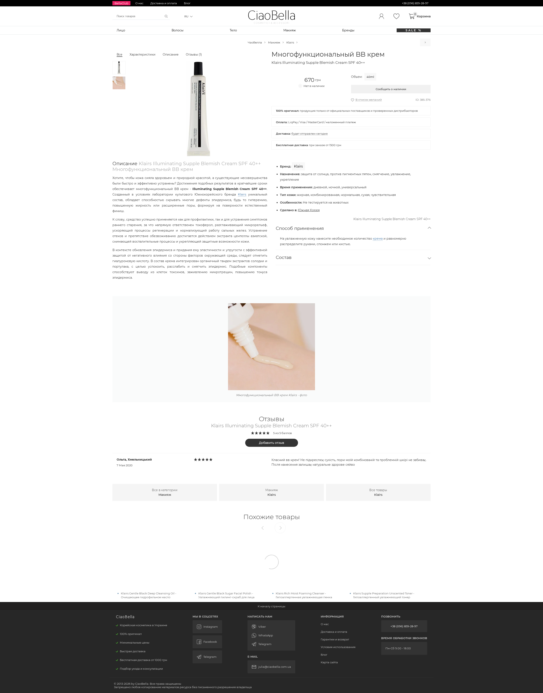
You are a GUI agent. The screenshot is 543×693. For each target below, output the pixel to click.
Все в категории (165, 492)
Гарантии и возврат (335, 639)
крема (378, 238)
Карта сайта (329, 662)
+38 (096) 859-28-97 (404, 626)
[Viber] (271, 626)
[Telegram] (271, 644)
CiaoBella (272, 15)
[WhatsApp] (271, 635)
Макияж (289, 30)
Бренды (348, 30)
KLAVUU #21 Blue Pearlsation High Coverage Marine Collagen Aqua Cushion (425, 42)
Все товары (378, 492)
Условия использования (338, 647)
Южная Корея (309, 210)
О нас (139, 3)
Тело (233, 30)
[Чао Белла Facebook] (207, 641)
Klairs (290, 42)
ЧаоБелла (255, 42)
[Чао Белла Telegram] (207, 656)
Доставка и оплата (163, 3)
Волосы (177, 30)
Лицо (121, 30)
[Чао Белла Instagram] (207, 626)
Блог (187, 3)
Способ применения (300, 228)
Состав (284, 257)
